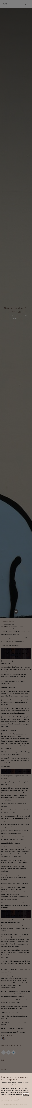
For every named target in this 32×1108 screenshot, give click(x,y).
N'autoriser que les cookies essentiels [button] (14, 1104)
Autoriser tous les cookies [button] (10, 1101)
